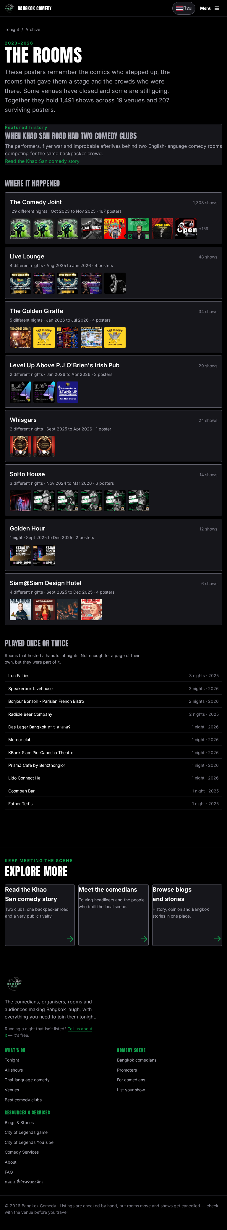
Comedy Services (22, 1151)
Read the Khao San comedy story (42, 161)
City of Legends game (26, 1132)
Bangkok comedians (136, 1059)
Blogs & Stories (19, 1122)
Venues (12, 1089)
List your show (131, 1089)
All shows (14, 1069)
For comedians (131, 1079)
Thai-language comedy (27, 1079)
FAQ (9, 1172)
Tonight (12, 29)
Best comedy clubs (23, 1099)
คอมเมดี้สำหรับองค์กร (24, 1181)
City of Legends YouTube (29, 1142)
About (11, 1162)
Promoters (127, 1069)
